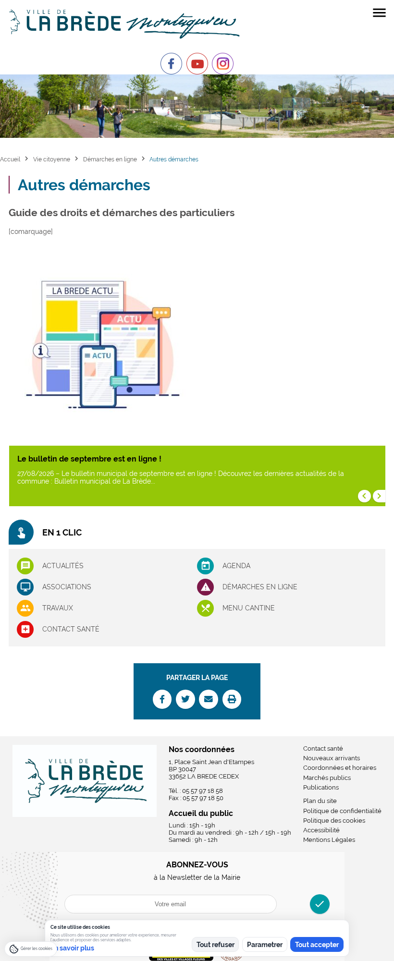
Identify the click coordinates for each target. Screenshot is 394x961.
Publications (321, 787)
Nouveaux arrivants (331, 758)
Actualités (63, 566)
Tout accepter (317, 945)
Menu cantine (248, 608)
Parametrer (265, 945)
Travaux (57, 608)
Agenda (236, 566)
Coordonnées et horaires (339, 767)
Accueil (10, 159)
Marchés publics (327, 777)
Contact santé (70, 629)
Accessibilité (321, 830)
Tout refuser (215, 945)
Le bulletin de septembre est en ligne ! (89, 458)
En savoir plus (72, 948)
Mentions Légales (329, 839)
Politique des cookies (334, 820)
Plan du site (320, 800)
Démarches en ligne (110, 159)
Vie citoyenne (51, 159)
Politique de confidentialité (342, 811)
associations (66, 587)
